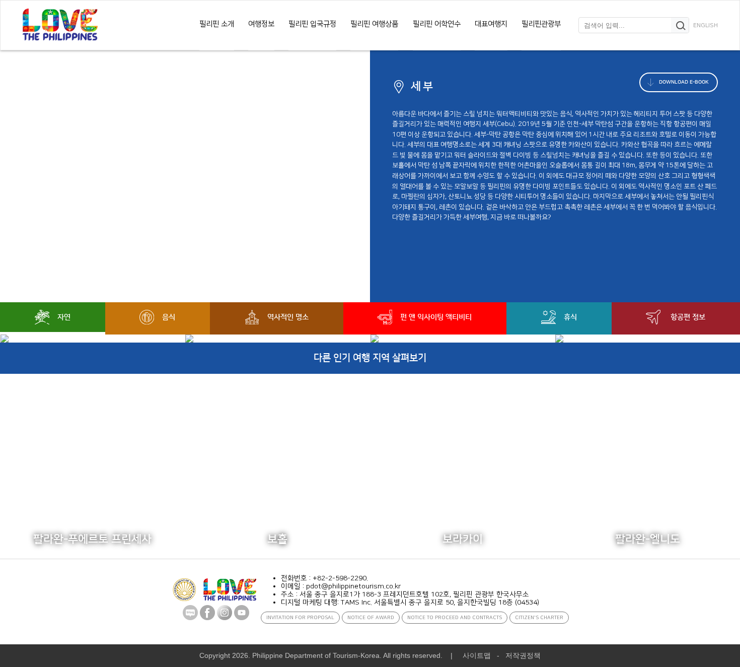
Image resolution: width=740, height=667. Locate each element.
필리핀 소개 (216, 24)
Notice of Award (370, 618)
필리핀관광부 (541, 24)
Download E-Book (683, 82)
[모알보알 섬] (93, 339)
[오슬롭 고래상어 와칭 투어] (278, 339)
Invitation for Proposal (300, 618)
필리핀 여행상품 (374, 24)
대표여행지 (491, 24)
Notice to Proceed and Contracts (454, 618)
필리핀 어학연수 (437, 24)
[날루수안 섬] (463, 339)
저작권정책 (523, 655)
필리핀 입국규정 (312, 24)
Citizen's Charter (539, 618)
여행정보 (261, 24)
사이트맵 (477, 655)
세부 (423, 86)
